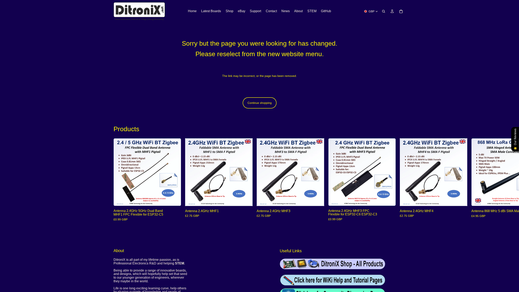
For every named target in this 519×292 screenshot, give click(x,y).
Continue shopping (260, 102)
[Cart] (401, 11)
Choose (321, 199)
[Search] (383, 11)
